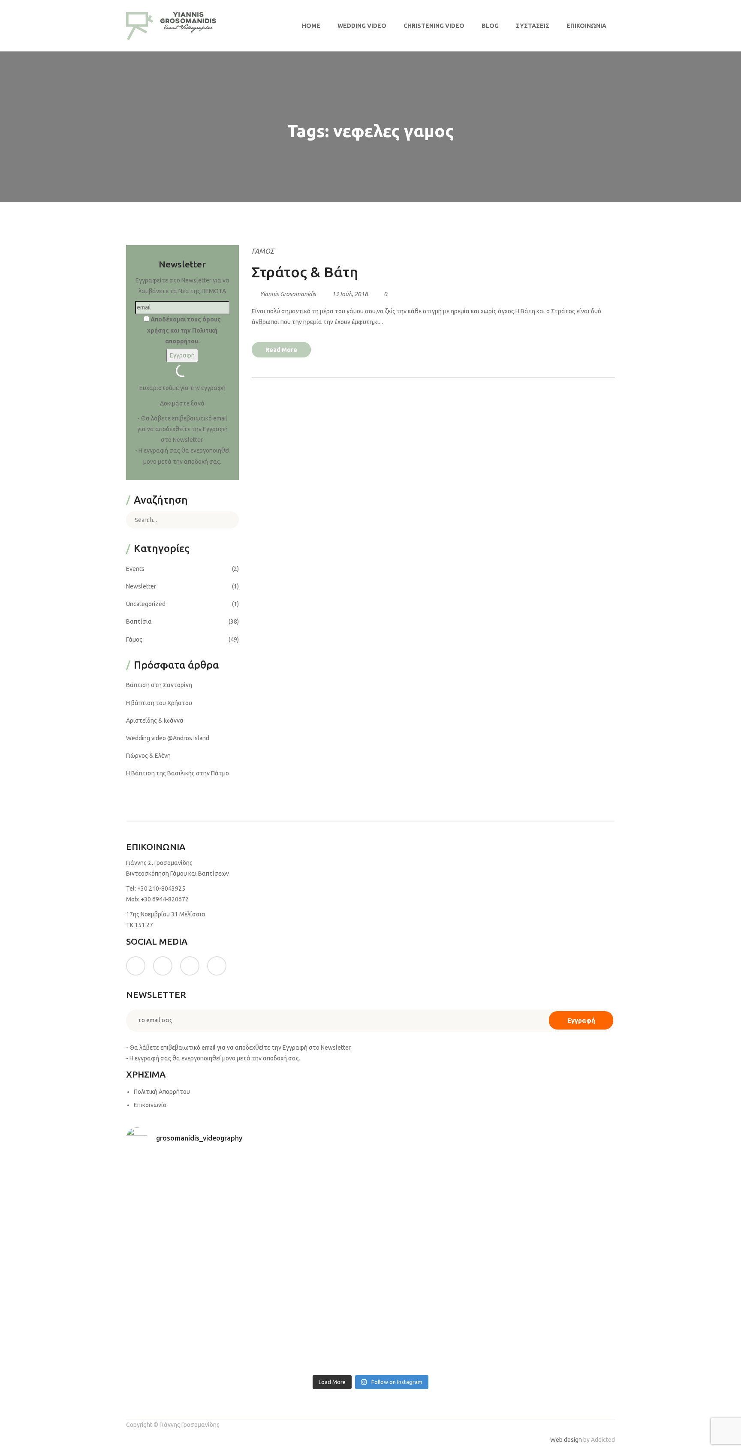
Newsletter (141, 586)
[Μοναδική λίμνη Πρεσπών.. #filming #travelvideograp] (432, 1263)
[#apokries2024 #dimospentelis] (432, 1334)
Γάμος (263, 251)
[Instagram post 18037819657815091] (309, 1263)
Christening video (434, 25)
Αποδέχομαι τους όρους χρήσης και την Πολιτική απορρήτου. (184, 330)
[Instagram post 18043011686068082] (185, 1192)
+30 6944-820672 (165, 899)
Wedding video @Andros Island (167, 738)
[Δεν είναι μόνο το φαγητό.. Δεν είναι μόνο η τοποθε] (555, 1192)
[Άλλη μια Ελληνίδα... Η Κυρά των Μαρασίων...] (555, 1263)
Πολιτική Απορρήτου (162, 1091)
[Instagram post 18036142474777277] (555, 1334)
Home (311, 25)
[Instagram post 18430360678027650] (309, 1334)
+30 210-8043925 (161, 888)
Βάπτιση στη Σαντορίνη (159, 684)
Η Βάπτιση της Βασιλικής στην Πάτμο (177, 773)
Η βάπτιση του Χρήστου (159, 702)
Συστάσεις (532, 25)
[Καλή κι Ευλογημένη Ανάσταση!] (185, 1334)
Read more (281, 349)
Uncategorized (146, 603)
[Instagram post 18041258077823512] (185, 1263)
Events (135, 568)
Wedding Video (361, 25)
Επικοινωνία (586, 25)
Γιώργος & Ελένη (148, 755)
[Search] (226, 519)
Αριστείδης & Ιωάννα (155, 720)
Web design (566, 1439)
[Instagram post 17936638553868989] (432, 1192)
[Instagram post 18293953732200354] (309, 1192)
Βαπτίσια (139, 621)
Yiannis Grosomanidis (288, 294)
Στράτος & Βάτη (305, 272)
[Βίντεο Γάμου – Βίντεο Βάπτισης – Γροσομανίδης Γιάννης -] (171, 25)
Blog (490, 25)
